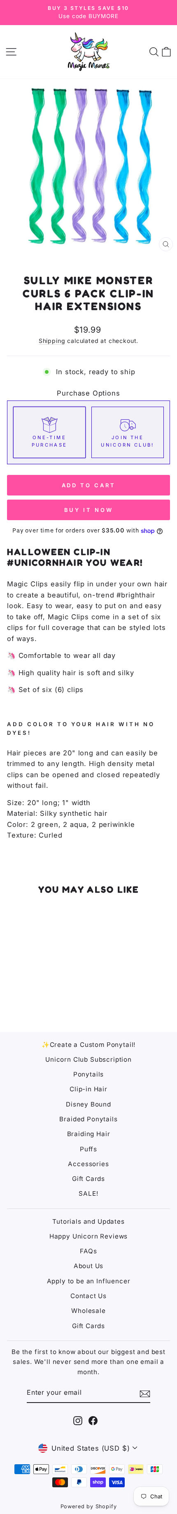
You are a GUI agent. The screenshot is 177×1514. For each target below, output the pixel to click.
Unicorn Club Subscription (88, 1059)
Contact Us (88, 1296)
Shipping (52, 340)
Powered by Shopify (89, 1506)
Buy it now (88, 510)
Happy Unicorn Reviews (88, 1236)
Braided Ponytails (88, 1119)
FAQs (88, 1251)
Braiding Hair (88, 1134)
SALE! (88, 1193)
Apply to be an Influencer (88, 1281)
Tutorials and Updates (88, 1221)
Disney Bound (88, 1104)
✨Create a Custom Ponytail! (89, 1045)
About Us (89, 1266)
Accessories (88, 1164)
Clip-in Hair (88, 1089)
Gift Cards (88, 1179)
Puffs (88, 1149)
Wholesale (88, 1311)
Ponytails (88, 1074)
